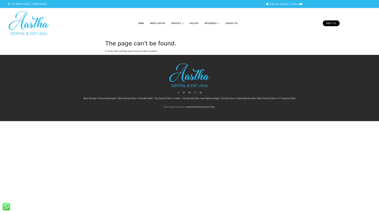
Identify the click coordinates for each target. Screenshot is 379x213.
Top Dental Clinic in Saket (167, 98)
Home (141, 23)
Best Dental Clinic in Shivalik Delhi (135, 98)
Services (176, 23)
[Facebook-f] (178, 92)
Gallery (194, 23)
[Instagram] (195, 92)
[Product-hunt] (201, 92)
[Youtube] (189, 92)
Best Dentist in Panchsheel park (99, 98)
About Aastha (157, 23)
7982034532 (39, 4)
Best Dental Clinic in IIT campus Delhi (277, 98)
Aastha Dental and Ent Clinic (200, 106)
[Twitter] (184, 92)
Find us (295, 4)
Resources (211, 23)
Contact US (231, 23)
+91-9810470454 (20, 4)
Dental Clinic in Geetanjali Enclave (238, 98)
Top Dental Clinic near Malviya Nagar (200, 98)
